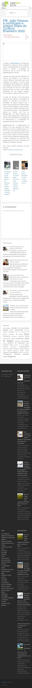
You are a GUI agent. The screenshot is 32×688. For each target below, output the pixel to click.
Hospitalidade (25, 341)
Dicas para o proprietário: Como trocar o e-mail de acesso (25, 177)
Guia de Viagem (11, 37)
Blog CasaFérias (8, 35)
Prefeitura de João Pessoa (15, 149)
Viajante (17, 37)
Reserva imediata (8, 348)
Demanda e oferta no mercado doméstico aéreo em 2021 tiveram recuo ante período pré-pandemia (24, 598)
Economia (6, 336)
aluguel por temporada (13, 330)
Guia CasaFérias (18, 339)
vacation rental (5, 603)
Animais (27, 330)
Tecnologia (13, 352)
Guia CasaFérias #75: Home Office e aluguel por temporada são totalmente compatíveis (24, 437)
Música (27, 345)
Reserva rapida (18, 348)
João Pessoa (15, 63)
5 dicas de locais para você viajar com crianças (23, 625)
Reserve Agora (18, 350)
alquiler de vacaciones (20, 328)
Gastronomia (7, 338)
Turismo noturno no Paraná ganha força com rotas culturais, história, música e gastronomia (16, 181)
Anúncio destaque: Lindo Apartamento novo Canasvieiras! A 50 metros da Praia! (19, 277)
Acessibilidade (7, 328)
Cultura (5, 334)
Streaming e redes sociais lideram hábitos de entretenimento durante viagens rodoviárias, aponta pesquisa (7, 183)
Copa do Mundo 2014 (22, 332)
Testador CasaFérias (23, 352)
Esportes (21, 336)
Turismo (17, 354)
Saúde (27, 350)
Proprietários (24, 347)
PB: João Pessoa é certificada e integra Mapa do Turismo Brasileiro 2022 (15, 25)
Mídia (11, 345)
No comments (27, 37)
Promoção (13, 347)
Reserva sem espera (7, 588)
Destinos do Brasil (15, 334)
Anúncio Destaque (8, 332)
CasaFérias (4, 682)
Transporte (7, 354)
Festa (27, 336)
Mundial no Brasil (19, 345)
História (17, 341)
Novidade (5, 347)
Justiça (4, 343)
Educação (14, 336)
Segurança (6, 352)
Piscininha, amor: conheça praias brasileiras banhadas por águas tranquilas (19, 307)
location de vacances (16, 343)
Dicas (6, 37)
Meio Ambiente (5, 571)
